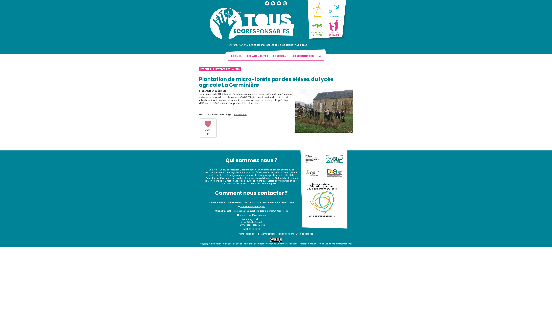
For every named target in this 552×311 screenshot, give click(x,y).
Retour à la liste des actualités (220, 69)
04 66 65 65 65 (252, 229)
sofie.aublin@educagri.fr (252, 206)
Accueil (236, 56)
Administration (268, 234)
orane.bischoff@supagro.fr (252, 215)
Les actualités (257, 56)
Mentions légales (247, 234)
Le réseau (279, 56)
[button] (259, 234)
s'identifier (241, 114)
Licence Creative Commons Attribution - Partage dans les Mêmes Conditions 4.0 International (305, 243)
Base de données (304, 234)
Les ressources (303, 56)
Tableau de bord (286, 234)
